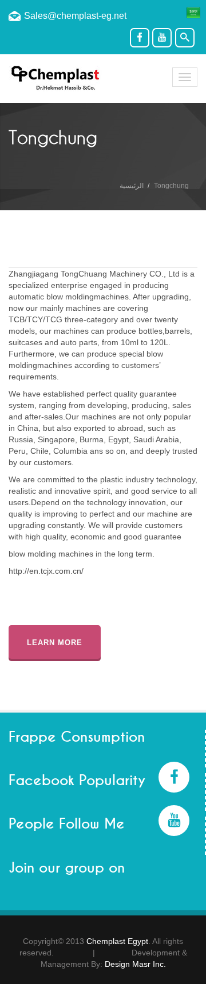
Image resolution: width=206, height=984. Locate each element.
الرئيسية (132, 186)
